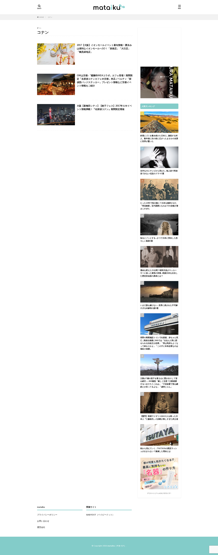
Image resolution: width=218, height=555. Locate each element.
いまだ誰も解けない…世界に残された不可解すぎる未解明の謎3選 (159, 306)
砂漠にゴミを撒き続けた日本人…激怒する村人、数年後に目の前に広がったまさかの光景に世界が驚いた (159, 138)
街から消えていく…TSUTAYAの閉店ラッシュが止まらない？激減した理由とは (158, 449)
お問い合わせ (43, 521)
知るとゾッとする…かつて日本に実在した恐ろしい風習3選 (159, 239)
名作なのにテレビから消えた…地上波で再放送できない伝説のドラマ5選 (159, 172)
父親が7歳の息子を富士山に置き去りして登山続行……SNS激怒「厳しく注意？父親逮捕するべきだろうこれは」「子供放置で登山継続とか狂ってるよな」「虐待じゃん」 (159, 382)
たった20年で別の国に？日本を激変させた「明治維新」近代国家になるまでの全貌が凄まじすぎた (159, 206)
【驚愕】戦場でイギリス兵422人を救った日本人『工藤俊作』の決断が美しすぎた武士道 (159, 417)
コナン (50, 17)
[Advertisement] (159, 46)
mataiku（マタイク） (116, 546)
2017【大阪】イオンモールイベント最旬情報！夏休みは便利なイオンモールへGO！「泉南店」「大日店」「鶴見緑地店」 (104, 48)
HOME (41, 17)
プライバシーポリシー (47, 514)
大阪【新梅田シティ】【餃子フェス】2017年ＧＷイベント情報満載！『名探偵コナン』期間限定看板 (104, 107)
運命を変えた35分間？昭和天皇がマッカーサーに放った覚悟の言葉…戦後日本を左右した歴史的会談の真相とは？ (159, 273)
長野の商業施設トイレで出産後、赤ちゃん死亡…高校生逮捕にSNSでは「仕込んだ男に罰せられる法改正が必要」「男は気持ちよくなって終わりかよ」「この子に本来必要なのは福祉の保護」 (159, 343)
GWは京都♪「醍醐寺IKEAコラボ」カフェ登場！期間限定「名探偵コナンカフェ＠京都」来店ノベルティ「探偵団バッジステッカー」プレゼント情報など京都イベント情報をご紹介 (105, 80)
